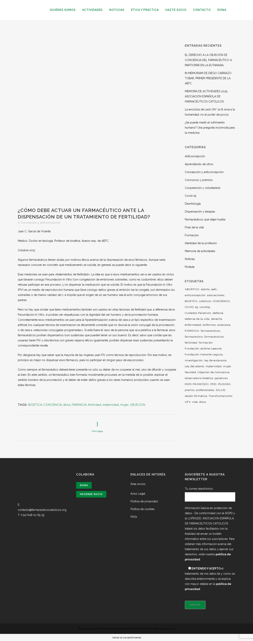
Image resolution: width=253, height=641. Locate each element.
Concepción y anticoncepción (40, 222)
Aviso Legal (137, 493)
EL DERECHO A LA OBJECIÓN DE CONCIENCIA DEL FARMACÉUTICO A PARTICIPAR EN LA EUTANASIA (208, 60)
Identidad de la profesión (201, 243)
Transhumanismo (220, 395)
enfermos (209, 324)
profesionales (205, 390)
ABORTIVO (192, 289)
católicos (205, 301)
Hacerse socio (91, 494)
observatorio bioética (199, 378)
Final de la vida (194, 227)
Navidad (190, 372)
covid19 (205, 307)
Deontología (193, 203)
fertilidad (94, 404)
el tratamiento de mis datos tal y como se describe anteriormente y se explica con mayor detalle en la (210, 579)
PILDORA (224, 384)
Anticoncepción (195, 156)
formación (206, 342)
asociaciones (215, 295)
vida (195, 401)
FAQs (133, 516)
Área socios (137, 484)
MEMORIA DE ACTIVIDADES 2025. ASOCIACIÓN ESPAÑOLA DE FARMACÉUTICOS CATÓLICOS (206, 96)
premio (189, 390)
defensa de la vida (197, 318)
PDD (214, 384)
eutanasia (223, 324)
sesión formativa (196, 395)
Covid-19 (190, 195)
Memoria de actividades (200, 251)
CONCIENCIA (52, 404)
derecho (216, 318)
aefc (214, 289)
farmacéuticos (214, 336)
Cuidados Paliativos (198, 313)
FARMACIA (79, 404)
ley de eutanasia (215, 360)
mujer (124, 404)
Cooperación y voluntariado (203, 187)
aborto (205, 289)
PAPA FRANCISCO (197, 384)
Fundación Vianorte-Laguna (204, 354)
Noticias (190, 259)
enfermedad (193, 324)
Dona (84, 485)
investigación (194, 360)
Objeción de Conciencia (213, 372)
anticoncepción (195, 295)
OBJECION (137, 404)
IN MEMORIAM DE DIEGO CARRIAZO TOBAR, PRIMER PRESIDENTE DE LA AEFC (208, 78)
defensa (218, 313)
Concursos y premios (199, 180)
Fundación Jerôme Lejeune (203, 348)
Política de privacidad (144, 501)
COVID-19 (191, 307)
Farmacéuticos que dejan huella (205, 219)
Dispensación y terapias (200, 211)
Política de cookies (142, 509)
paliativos (221, 378)
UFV (188, 401)
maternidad (111, 404)
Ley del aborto (194, 366)
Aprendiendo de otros (199, 164)
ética (66, 404)
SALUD (221, 390)
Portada (189, 266)
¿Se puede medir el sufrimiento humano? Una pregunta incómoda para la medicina (210, 127)
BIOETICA (35, 404)
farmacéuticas (210, 330)
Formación (192, 235)
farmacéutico (194, 336)
